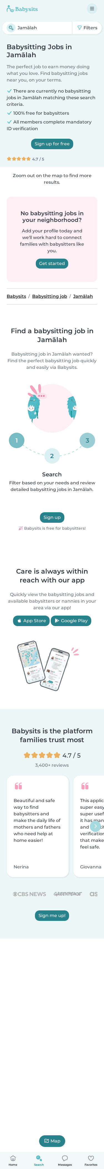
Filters (89, 27)
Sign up (52, 517)
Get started (52, 263)
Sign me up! (52, 915)
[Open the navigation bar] (92, 8)
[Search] (11, 27)
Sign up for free (52, 143)
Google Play (74, 620)
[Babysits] (22, 8)
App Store (34, 620)
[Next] (95, 826)
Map (55, 1141)
